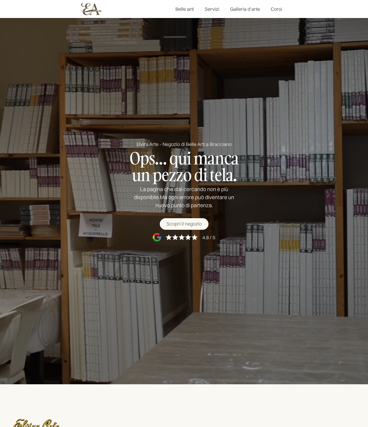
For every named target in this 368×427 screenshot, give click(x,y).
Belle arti (184, 9)
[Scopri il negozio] (184, 224)
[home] (91, 9)
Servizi (212, 9)
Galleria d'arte (245, 9)
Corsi (276, 9)
